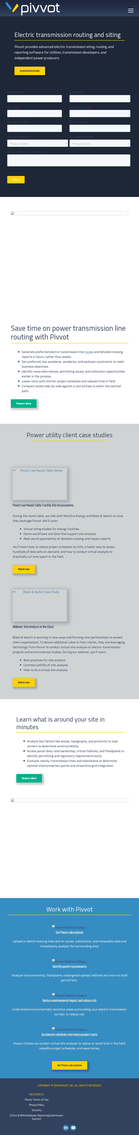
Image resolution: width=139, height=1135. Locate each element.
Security (36, 1110)
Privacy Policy (36, 1105)
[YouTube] (73, 1127)
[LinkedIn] (66, 1127)
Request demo (23, 404)
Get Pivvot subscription (69, 1065)
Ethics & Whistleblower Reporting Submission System (36, 1117)
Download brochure (30, 71)
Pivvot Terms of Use (37, 1100)
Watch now (24, 569)
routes (89, 351)
